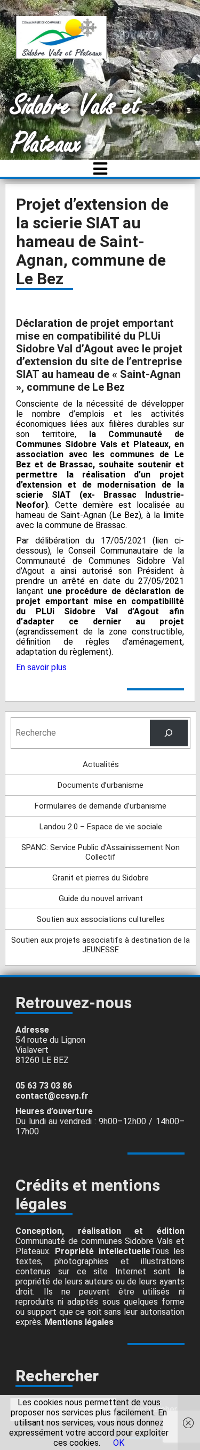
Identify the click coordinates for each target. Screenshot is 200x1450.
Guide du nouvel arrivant (101, 898)
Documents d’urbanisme (100, 785)
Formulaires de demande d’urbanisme (100, 806)
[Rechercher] (169, 733)
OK (118, 1443)
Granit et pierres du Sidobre (100, 878)
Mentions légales (79, 1322)
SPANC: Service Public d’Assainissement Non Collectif (100, 852)
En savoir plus (41, 667)
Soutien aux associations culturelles (101, 919)
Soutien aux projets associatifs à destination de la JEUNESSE (100, 944)
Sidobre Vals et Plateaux (75, 125)
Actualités (101, 764)
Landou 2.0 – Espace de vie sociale (100, 826)
